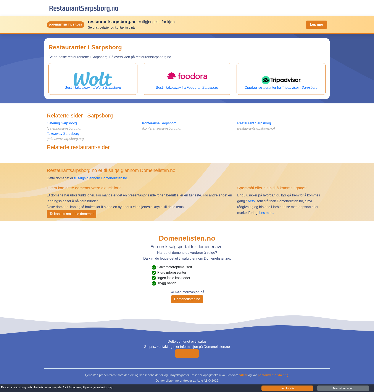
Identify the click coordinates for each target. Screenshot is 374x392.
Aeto (251, 201)
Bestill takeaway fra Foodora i (187, 87)
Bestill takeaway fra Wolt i (93, 87)
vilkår (243, 375)
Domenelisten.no (187, 299)
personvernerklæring (273, 375)
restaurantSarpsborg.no (84, 8)
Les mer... (266, 213)
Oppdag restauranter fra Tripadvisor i (281, 87)
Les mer (316, 24)
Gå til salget (187, 353)
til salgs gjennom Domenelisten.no (100, 178)
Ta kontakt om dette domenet (72, 214)
